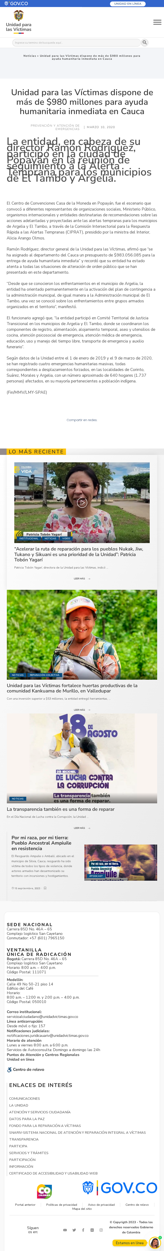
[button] (26, 3)
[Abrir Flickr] (93, 1230)
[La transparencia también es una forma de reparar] (82, 758)
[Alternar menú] (157, 22)
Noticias (29, 56)
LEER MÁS (79, 578)
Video (66, 538)
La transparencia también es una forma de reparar (60, 809)
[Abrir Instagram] (102, 1230)
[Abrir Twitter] (75, 1230)
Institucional (28, 538)
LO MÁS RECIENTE (36, 451)
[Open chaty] (155, 1243)
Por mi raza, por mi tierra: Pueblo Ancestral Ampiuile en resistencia (41, 843)
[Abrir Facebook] (84, 1230)
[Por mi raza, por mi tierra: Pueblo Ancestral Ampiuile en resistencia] (120, 863)
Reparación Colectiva (45, 675)
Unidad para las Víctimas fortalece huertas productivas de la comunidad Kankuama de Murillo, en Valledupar (72, 688)
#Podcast (96, 876)
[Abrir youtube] (66, 1230)
